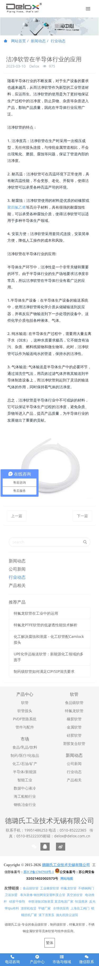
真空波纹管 (75, 895)
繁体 (49, 942)
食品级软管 (31, 888)
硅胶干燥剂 (17, 901)
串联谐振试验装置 (41, 901)
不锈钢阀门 (86, 888)
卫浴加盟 (11, 895)
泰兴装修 (26, 895)
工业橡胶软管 (49, 888)
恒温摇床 (81, 901)
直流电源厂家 (63, 901)
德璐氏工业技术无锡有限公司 (49, 820)
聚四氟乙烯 (16, 207)
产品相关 (17, 585)
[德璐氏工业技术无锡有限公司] (23, 8)
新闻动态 (38, 40)
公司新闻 (17, 569)
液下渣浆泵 (46, 915)
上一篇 (16, 515)
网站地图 (66, 878)
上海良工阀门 (79, 908)
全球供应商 (61, 908)
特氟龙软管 (69, 888)
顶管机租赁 (28, 908)
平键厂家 (44, 908)
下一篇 (82, 515)
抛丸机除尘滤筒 (67, 915)
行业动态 (58, 40)
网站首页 (18, 40)
